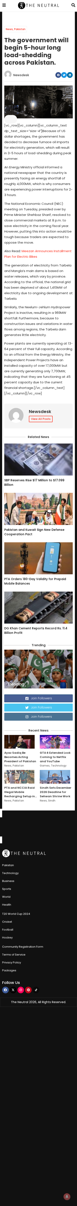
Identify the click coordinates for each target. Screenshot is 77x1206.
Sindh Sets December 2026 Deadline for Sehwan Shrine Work (55, 792)
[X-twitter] (13, 990)
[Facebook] (5, 990)
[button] (58, 75)
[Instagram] (21, 990)
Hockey (7, 937)
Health (6, 905)
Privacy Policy (11, 962)
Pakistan (19, 29)
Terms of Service (13, 955)
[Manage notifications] (67, 1196)
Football (7, 930)
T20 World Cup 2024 (16, 914)
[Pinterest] (28, 990)
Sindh (51, 800)
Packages (9, 970)
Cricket (7, 922)
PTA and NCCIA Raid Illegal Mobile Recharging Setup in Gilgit (19, 792)
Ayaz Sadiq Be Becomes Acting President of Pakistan (20, 757)
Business (8, 881)
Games (45, 765)
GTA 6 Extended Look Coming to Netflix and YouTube (55, 757)
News (9, 29)
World (6, 897)
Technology (59, 765)
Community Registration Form (22, 947)
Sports (6, 889)
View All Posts (40, 419)
